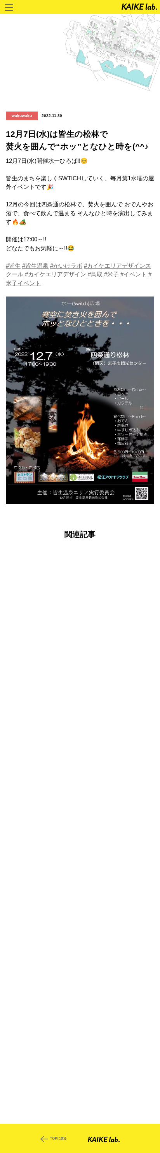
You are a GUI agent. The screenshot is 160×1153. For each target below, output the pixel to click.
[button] (80, 400)
